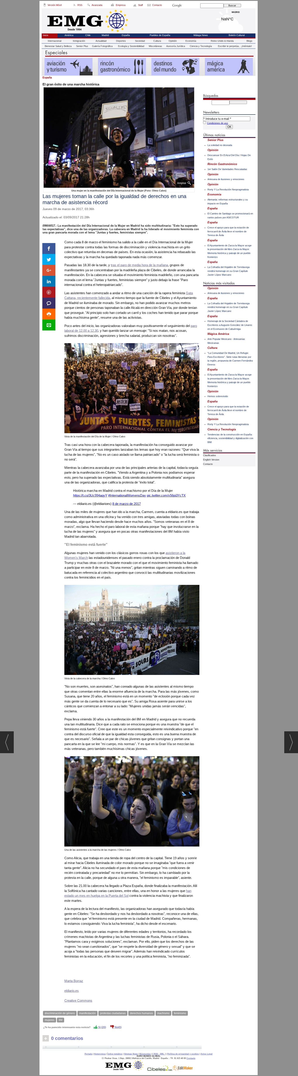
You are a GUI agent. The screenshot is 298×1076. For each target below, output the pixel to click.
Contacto (208, 464)
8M (60, 1020)
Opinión (173, 41)
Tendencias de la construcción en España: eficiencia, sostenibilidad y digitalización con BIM (230, 438)
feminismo (180, 1013)
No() (118, 1027)
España (126, 35)
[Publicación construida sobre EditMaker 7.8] (183, 1070)
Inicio (45, 35)
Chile (88, 35)
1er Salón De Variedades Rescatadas (227, 169)
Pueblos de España (160, 35)
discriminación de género (60, 1013)
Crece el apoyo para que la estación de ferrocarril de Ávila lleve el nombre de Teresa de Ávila (228, 231)
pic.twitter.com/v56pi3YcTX (166, 495)
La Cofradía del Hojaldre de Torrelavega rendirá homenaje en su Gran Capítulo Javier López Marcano (228, 271)
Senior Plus (82, 46)
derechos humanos (141, 1013)
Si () (102, 1027)
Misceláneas (155, 46)
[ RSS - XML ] (159, 1054)
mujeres (49, 1020)
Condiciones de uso (217, 123)
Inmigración (79, 41)
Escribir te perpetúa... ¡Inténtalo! (235, 46)
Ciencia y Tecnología (201, 46)
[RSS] (74, 5)
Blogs (249, 41)
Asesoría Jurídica (175, 46)
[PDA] (45, 5)
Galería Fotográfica (102, 46)
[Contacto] (149, 5)
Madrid (235, 18)
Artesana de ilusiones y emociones (225, 179)
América (69, 35)
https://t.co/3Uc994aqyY (90, 495)
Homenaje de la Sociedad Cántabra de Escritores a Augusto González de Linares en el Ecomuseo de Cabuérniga (229, 325)
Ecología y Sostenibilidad (131, 46)
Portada (88, 1054)
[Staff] (135, 5)
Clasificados (209, 455)
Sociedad (140, 41)
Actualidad (101, 41)
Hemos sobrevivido (217, 396)
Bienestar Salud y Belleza (58, 46)
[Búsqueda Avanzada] (88, 5)
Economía (190, 41)
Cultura (157, 41)
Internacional (54, 41)
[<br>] (122, 1047)
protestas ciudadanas (113, 1013)
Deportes (121, 41)
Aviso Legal (206, 1054)
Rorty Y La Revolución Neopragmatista (228, 189)
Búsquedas (145, 1054)
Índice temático (114, 1054)
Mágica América (218, 333)
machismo (163, 1013)
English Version (211, 459)
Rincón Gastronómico (222, 164)
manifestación (87, 1013)
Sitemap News (131, 1054)
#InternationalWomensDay (127, 495)
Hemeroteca (100, 1054)
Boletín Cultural (237, 35)
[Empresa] (113, 5)
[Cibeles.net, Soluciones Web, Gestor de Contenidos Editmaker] (160, 1070)
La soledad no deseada (219, 145)
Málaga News (201, 35)
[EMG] (126, 1070)
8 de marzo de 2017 (126, 504)
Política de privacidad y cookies (183, 1054)
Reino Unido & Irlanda (222, 41)
